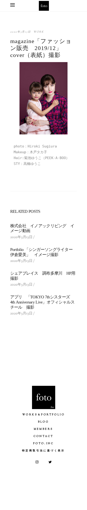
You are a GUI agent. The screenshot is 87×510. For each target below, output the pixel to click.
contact (44, 436)
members (43, 429)
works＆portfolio (43, 415)
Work (38, 32)
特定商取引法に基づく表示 (43, 451)
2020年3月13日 (20, 32)
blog (43, 422)
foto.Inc (43, 443)
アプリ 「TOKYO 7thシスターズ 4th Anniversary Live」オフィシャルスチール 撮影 (42, 302)
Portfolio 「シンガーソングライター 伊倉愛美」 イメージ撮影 (43, 252)
